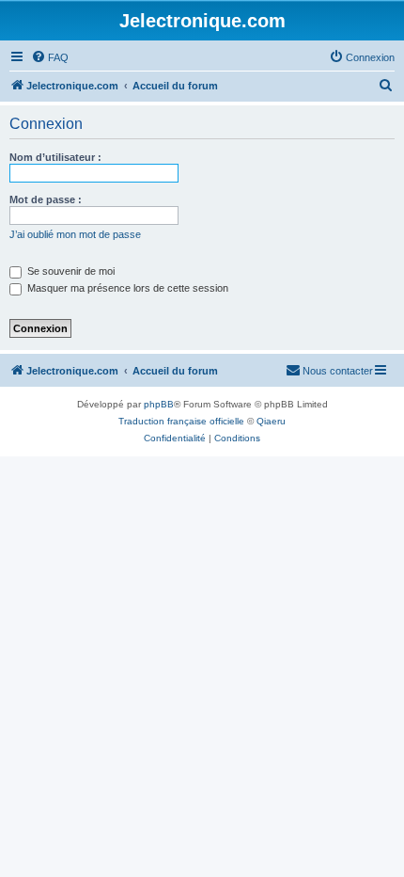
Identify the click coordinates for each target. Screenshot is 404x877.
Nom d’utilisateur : (55, 157)
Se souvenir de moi (69, 271)
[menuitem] (50, 57)
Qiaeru (271, 421)
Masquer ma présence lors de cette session (126, 288)
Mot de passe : (45, 199)
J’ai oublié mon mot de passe (75, 234)
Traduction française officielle (181, 421)
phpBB (159, 404)
